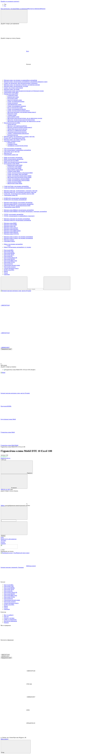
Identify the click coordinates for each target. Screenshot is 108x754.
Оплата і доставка (10, 8)
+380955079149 (5, 305)
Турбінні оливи (11, 115)
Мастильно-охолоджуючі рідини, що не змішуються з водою (24, 118)
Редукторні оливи (12, 98)
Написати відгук (5, 458)
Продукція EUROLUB (10, 257)
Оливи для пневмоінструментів (16, 109)
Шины (6, 271)
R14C (9, 245)
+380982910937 (5, 347)
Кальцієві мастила (12, 135)
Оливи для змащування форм (15, 101)
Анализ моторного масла (11, 268)
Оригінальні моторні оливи (12, 265)
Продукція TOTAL (9, 262)
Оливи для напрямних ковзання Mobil (18, 179)
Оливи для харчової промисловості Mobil (19, 175)
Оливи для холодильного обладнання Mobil (20, 172)
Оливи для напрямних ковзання (16, 106)
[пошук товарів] (14, 283)
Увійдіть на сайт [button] (5, 489)
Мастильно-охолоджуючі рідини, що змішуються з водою (23, 121)
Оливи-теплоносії (12, 103)
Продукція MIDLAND (10, 260)
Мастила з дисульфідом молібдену (17, 126)
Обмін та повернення (22, 8)
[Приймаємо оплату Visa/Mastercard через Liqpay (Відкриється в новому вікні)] (15, 553)
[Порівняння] (14, 16)
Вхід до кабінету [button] (9, 615)
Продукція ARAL (9, 254)
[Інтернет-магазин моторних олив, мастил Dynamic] (9, 548)
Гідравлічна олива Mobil (14, 166)
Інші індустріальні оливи (14, 100)
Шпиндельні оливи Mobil (14, 183)
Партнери (7, 274)
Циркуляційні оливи (13, 116)
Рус (5, 6)
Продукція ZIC (8, 256)
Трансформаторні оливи (14, 104)
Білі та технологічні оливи (15, 107)
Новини (43, 8)
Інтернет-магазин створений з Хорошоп (12, 567)
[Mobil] (3, 372)
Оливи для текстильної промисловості (18, 110)
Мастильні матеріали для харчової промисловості (21, 112)
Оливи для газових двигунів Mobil (17, 174)
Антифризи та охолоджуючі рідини (17, 145)
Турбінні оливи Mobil (13, 171)
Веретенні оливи (12, 113)
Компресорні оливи (13, 97)
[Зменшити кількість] (14, 513)
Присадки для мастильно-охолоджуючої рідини (21, 119)
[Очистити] (57, 283)
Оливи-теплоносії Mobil (14, 182)
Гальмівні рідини (12, 144)
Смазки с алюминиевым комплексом (18, 133)
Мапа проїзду (4, 739)
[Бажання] (54, 30)
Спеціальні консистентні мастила (17, 132)
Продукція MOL (9, 250)
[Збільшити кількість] (14, 528)
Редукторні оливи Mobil (14, 168)
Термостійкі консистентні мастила (17, 129)
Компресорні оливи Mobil (14, 165)
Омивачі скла (11, 142)
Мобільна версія (31, 566)
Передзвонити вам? (6, 349)
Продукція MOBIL (9, 253)
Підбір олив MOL (9, 270)
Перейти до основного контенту (10, 1)
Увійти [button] (3, 505)
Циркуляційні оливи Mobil (15, 169)
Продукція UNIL (9, 251)
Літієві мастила (11, 124)
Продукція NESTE (9, 259)
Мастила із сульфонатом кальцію (16, 130)
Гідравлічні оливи (12, 95)
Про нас (3, 8)
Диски (6, 273)
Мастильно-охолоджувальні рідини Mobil (19, 177)
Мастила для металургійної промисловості (19, 127)
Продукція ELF (8, 263)
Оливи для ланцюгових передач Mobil (18, 180)
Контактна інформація (34, 8)
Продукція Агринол (10, 267)
